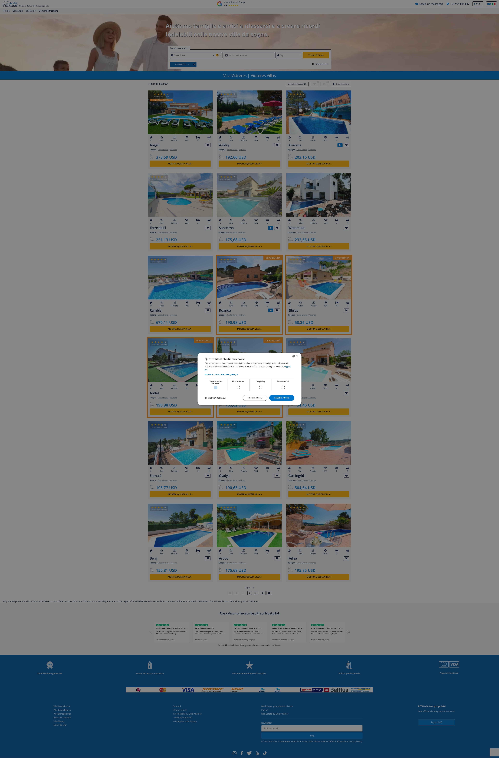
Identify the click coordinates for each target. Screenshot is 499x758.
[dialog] (249, 379)
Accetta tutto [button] (281, 398)
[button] (249, 374)
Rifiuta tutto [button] (255, 398)
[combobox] (293, 356)
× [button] (297, 356)
